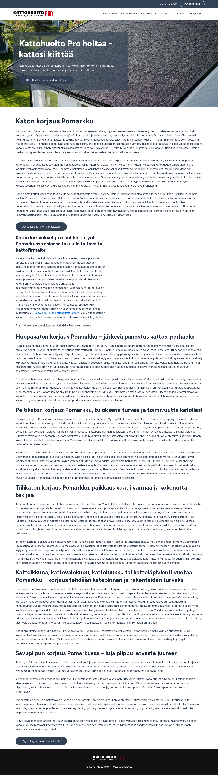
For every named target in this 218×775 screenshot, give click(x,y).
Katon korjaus (129, 13)
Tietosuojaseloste (121, 766)
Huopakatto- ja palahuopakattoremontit (56, 312)
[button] (192, 4)
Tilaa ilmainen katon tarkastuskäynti (47, 80)
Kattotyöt (165, 13)
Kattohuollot (110, 13)
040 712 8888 (169, 3)
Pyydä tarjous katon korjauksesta (41, 226)
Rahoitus (180, 13)
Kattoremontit (149, 13)
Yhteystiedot (195, 13)
